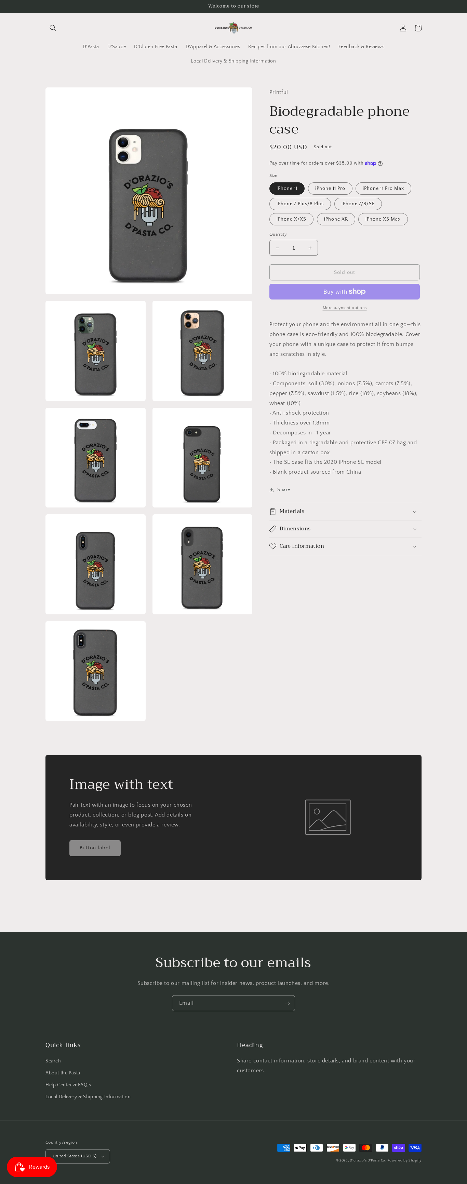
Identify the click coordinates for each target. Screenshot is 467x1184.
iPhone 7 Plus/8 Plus (300, 204)
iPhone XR (336, 219)
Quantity (278, 234)
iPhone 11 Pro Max (383, 188)
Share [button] (283, 489)
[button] (53, 28)
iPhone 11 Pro (330, 188)
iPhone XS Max (383, 219)
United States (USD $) (74, 1156)
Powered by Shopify (404, 1160)
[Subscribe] (287, 1003)
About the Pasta (62, 1073)
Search (53, 1061)
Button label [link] (95, 848)
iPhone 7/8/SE (358, 204)
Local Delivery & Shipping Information (88, 1097)
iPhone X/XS (291, 219)
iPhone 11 (287, 188)
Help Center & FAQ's (68, 1085)
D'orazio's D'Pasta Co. (368, 1160)
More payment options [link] (345, 308)
